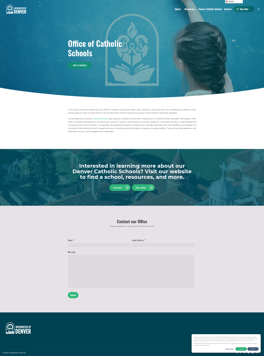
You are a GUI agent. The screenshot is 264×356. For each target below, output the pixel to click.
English (231, 1)
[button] (80, 65)
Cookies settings (229, 349)
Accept (241, 349)
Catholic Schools (101, 119)
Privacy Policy (250, 340)
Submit (73, 295)
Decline (253, 349)
